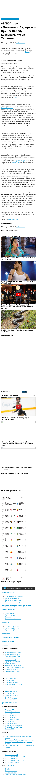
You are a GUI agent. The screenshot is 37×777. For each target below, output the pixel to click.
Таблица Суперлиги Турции (14, 727)
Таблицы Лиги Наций (12, 762)
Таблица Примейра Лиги (13, 725)
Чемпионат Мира (11, 691)
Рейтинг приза (10, 615)
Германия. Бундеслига (12, 662)
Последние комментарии (13, 602)
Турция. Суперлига (11, 669)
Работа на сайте (10, 773)
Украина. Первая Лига (12, 654)
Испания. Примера (11, 658)
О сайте (7, 769)
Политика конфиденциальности (15, 775)
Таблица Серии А (10, 718)
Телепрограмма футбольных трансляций (16, 606)
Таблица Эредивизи (11, 723)
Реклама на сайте (11, 771)
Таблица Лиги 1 (10, 721)
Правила (8, 617)
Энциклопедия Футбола (10, 637)
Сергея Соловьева (7, 108)
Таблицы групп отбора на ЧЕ (14, 760)
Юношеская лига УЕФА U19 (14, 684)
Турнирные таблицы (9, 703)
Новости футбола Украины (10, 19)
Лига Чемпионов (10, 678)
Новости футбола (8, 592)
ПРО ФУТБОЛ (10, 766)
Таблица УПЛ (9, 710)
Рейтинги (5, 622)
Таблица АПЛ (9, 714)
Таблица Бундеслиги (12, 719)
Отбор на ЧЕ (9, 697)
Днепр (15, 97)
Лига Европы (9, 680)
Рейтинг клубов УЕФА (12, 628)
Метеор (27, 52)
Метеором (15, 163)
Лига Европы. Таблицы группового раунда (19, 740)
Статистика (6, 634)
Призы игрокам (10, 613)
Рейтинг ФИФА (10, 630)
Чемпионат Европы (11, 695)
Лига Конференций (11, 682)
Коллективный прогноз (13, 619)
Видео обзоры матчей (12, 598)
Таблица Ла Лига (10, 716)
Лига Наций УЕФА (11, 699)
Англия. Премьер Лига (12, 656)
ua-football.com (13, 220)
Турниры (5, 645)
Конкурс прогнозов (8, 609)
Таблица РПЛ (9, 729)
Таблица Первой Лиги (12, 712)
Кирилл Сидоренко (21, 161)
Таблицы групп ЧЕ (11, 759)
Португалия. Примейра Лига (14, 667)
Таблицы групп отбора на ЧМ (15, 757)
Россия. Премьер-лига (12, 671)
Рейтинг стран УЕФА (11, 626)
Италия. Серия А (10, 660)
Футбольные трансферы (13, 600)
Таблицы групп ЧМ (11, 755)
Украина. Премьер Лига (13, 652)
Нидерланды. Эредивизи (13, 665)
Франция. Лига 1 (10, 664)
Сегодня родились (8, 641)
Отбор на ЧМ (9, 693)
